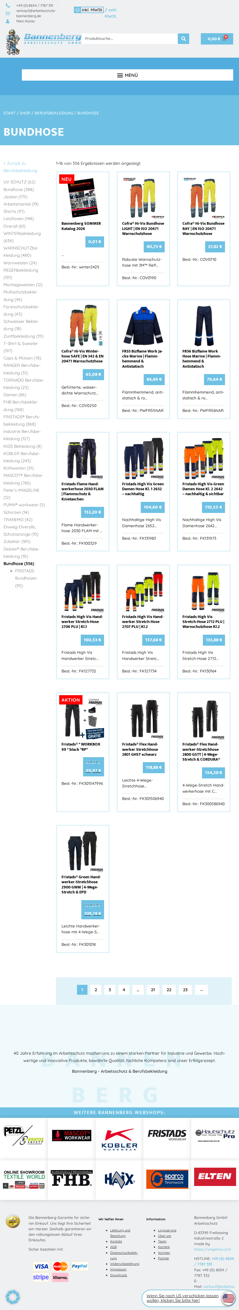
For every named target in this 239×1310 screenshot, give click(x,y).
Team (162, 1241)
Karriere (164, 1247)
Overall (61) (14, 226)
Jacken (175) (15, 196)
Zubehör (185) (16, 541)
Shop (25, 113)
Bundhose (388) (18, 189)
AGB (113, 1247)
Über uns (164, 1236)
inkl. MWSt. (92, 10)
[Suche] (183, 38)
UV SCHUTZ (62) (19, 182)
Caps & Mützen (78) (22, 358)
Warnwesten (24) (20, 262)
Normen (164, 1253)
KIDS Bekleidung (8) (22, 446)
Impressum (118, 1269)
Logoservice (167, 1230)
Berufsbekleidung (54, 113)
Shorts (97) (13, 211)
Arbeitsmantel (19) (20, 204)
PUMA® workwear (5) (24, 504)
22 (169, 989)
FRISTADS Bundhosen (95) (26, 578)
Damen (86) (14, 394)
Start (9, 113)
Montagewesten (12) (23, 284)
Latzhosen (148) (18, 218)
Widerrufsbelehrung (124, 1264)
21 (153, 989)
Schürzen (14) (16, 512)
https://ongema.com (212, 1249)
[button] (127, 75)
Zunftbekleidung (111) (23, 336)
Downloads (118, 1275)
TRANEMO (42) (17, 519)
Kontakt (116, 1241)
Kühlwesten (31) (18, 468)
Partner (163, 1258)
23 (185, 989)
